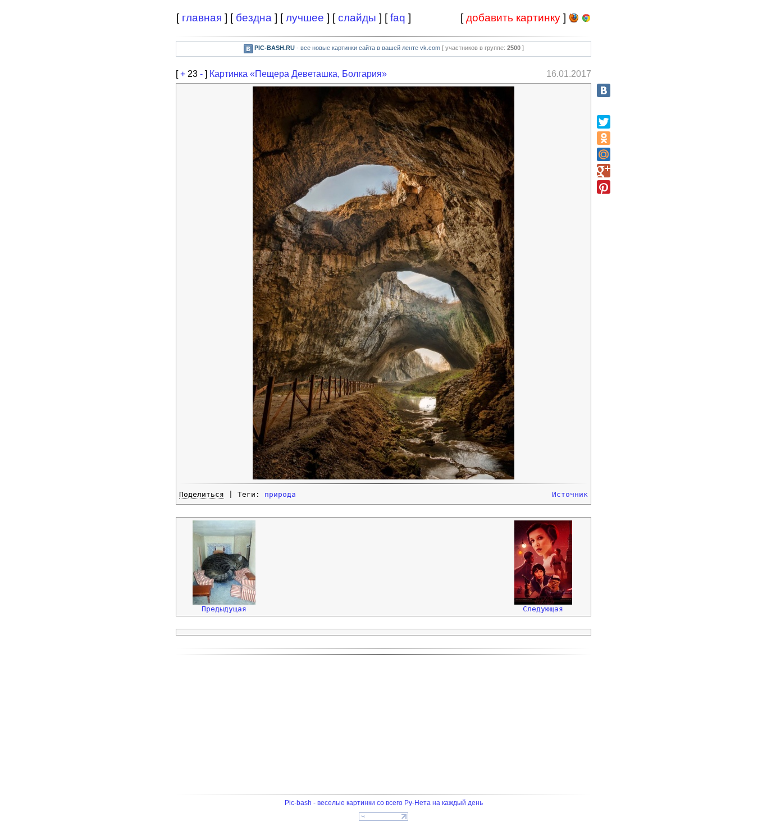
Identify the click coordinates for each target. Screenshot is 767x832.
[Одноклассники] (603, 138)
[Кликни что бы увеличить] (383, 477)
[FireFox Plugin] (573, 20)
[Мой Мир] (603, 154)
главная (202, 18)
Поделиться (201, 494)
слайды (357, 18)
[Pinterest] (603, 187)
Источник (570, 494)
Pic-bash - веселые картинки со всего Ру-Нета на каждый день (384, 803)
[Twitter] (603, 122)
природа (280, 494)
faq (397, 18)
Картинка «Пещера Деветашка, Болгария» (298, 74)
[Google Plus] (603, 170)
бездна (254, 18)
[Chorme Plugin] (586, 20)
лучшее (305, 18)
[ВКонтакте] (603, 90)
